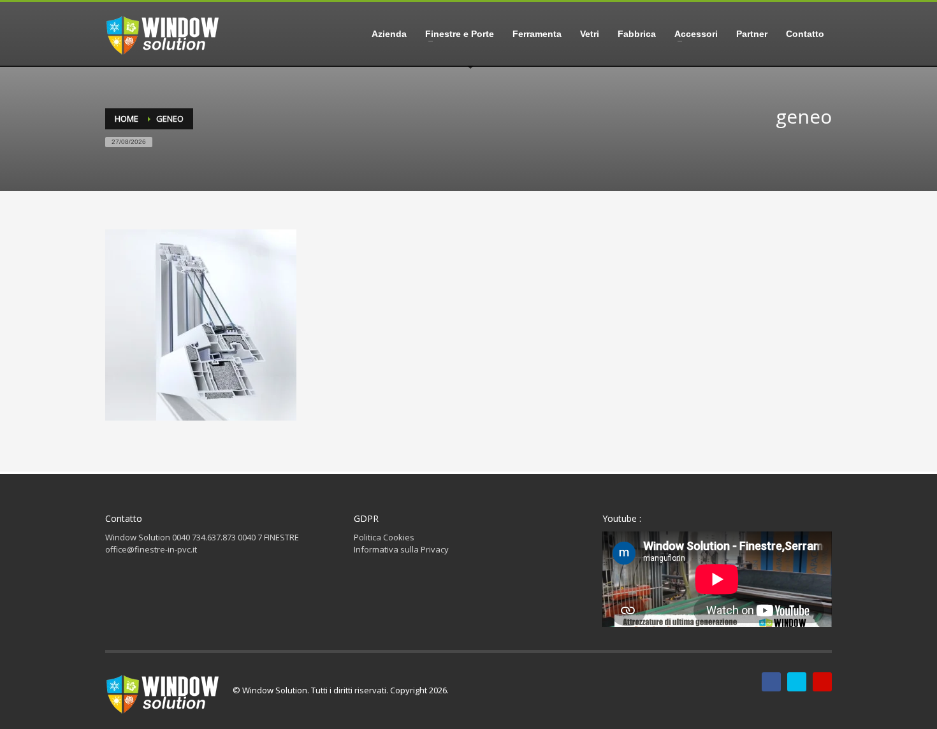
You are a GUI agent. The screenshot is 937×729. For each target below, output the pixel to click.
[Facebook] (771, 681)
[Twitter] (796, 681)
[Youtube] (822, 681)
